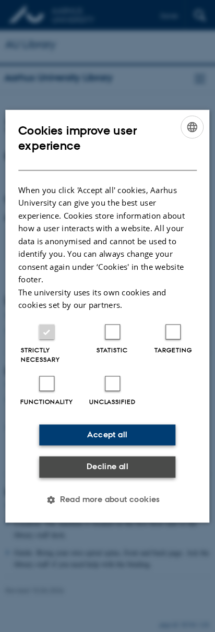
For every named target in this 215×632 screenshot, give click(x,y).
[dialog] (107, 316)
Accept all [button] (107, 434)
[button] (107, 499)
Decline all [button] (107, 467)
